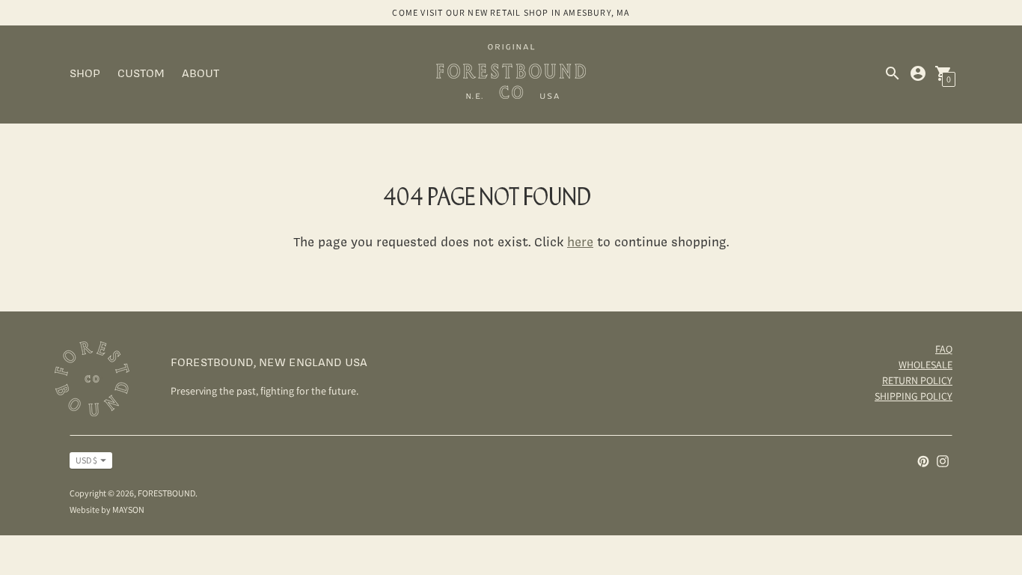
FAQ (943, 349)
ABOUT (200, 73)
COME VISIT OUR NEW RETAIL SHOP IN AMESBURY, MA (510, 12)
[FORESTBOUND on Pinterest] (923, 460)
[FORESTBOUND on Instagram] (943, 460)
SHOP (85, 73)
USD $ (86, 460)
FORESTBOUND (166, 493)
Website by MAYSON (107, 509)
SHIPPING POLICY (913, 396)
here (580, 241)
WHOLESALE (925, 364)
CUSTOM (141, 73)
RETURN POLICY (917, 380)
